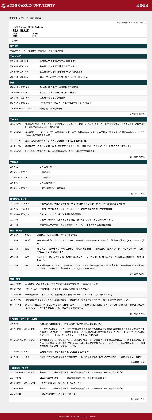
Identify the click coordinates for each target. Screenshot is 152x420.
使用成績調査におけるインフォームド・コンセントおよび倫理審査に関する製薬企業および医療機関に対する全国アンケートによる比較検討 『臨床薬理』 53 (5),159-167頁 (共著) (91, 267)
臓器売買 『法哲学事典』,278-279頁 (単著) (57, 235)
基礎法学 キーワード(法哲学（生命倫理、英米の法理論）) (36, 50)
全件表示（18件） (138, 156)
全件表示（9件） (139, 193)
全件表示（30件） (138, 273)
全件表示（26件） (138, 313)
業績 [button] (14, 40)
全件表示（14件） (138, 113)
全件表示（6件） (139, 362)
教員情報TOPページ (18, 17)
